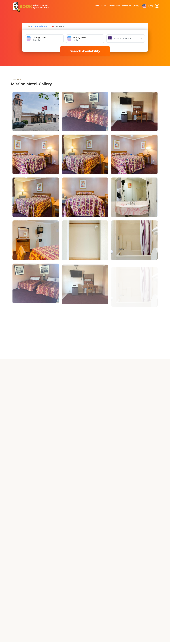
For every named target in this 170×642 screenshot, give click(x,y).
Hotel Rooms (100, 6)
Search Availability (85, 51)
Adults (107, 423)
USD (150, 6)
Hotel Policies (113, 6)
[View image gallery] (35, 111)
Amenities (126, 6)
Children (136, 423)
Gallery (136, 6)
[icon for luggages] (144, 6)
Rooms (78, 423)
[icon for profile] (157, 6)
